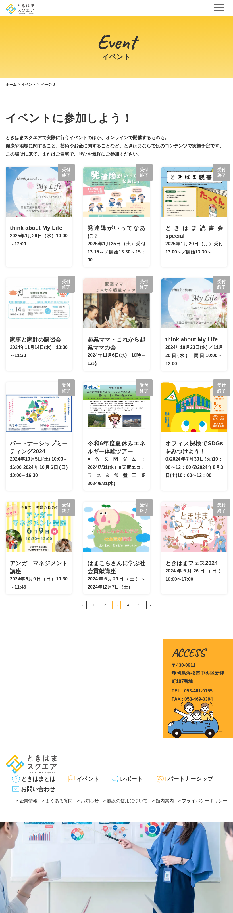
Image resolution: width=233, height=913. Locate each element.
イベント (28, 84)
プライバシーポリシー (204, 800)
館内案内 (165, 800)
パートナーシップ (190, 779)
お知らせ (90, 800)
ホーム (11, 84)
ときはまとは (38, 779)
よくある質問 (59, 800)
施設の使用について (127, 800)
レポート (131, 779)
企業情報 (28, 800)
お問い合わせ (38, 789)
